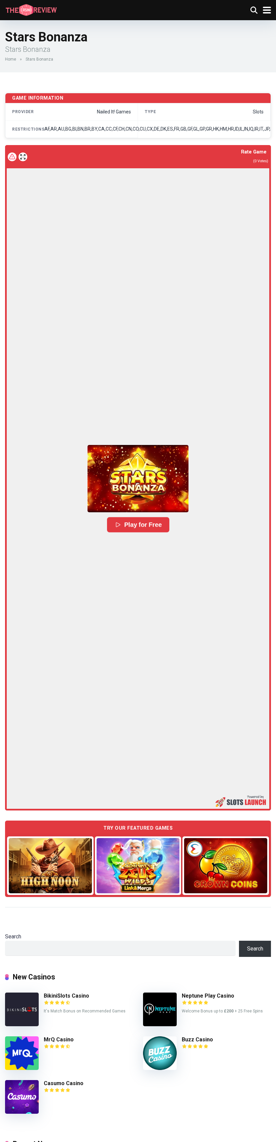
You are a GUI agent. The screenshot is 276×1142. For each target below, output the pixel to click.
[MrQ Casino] (22, 1068)
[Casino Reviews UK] (31, 9)
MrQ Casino (59, 1039)
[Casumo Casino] (22, 1112)
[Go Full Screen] (23, 156)
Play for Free (143, 524)
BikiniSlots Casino (66, 996)
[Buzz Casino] (160, 1068)
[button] (138, 478)
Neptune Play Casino (208, 996)
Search (13, 936)
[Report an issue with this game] (12, 156)
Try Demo (50, 865)
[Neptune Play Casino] (160, 1024)
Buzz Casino (197, 1039)
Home (10, 59)
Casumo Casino (63, 1083)
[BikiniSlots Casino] (22, 1024)
